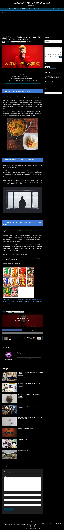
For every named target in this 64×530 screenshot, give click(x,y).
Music (29, 526)
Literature (24, 526)
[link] (17, 353)
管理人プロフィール (49, 83)
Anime (40, 526)
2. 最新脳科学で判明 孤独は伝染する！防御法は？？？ (20, 78)
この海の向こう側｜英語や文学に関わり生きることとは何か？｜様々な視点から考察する (53, 77)
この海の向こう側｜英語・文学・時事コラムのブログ (32, 3)
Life (56, 523)
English (59, 523)
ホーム (5, 523)
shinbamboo (8, 359)
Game (36, 526)
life (4, 311)
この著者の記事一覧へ (29, 358)
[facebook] (20, 353)
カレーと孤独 (13, 41)
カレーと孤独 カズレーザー (21, 41)
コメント (6, 476)
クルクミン (37, 100)
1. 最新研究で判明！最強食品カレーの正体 (17, 76)
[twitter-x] (22, 353)
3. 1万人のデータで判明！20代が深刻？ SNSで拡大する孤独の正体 (23, 80)
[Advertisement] (32, 23)
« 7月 (45, 63)
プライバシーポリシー (49, 81)
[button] (12, 330)
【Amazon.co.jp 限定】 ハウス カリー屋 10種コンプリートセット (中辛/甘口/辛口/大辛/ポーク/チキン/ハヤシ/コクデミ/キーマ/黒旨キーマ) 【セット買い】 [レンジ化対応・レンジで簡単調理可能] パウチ (22, 301)
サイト (5, 502)
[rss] (34, 521)
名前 (5, 492)
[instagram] (24, 353)
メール (6, 497)
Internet (32, 526)
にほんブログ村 (53, 68)
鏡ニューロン (21, 170)
